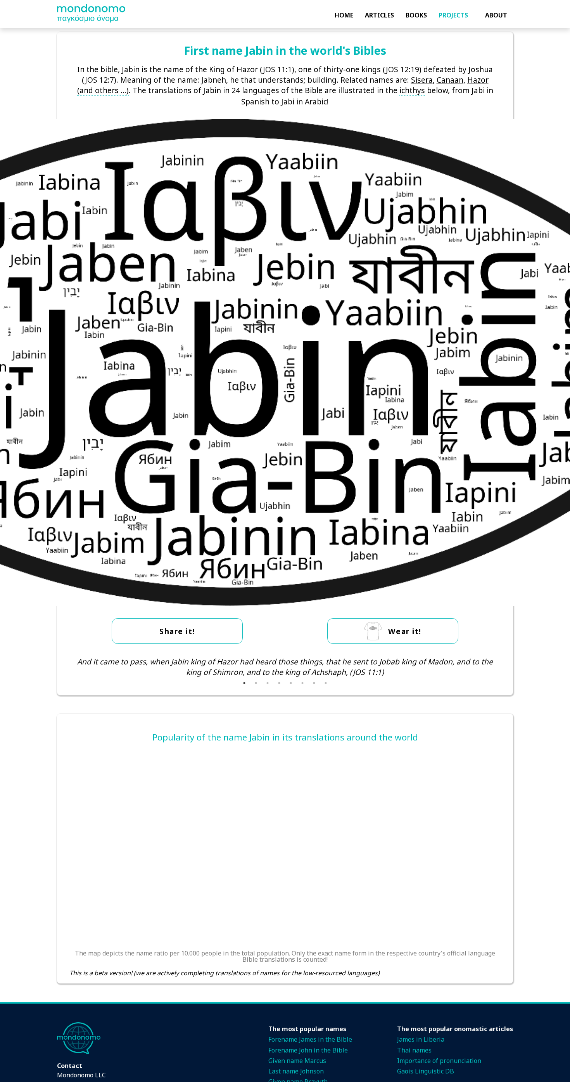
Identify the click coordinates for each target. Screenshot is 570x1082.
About (496, 15)
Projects (453, 15)
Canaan (450, 80)
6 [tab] (302, 683)
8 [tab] (326, 683)
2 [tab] (256, 683)
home (344, 15)
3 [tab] (267, 683)
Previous (63, 667)
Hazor (478, 80)
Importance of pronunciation (439, 1060)
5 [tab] (291, 683)
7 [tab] (314, 683)
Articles (379, 15)
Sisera (422, 80)
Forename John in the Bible (308, 1050)
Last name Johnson (296, 1071)
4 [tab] (279, 683)
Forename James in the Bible (310, 1039)
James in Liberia (420, 1039)
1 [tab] (244, 683)
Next (506, 667)
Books (416, 15)
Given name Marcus (297, 1060)
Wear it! (404, 631)
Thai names (414, 1050)
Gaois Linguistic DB (425, 1071)
